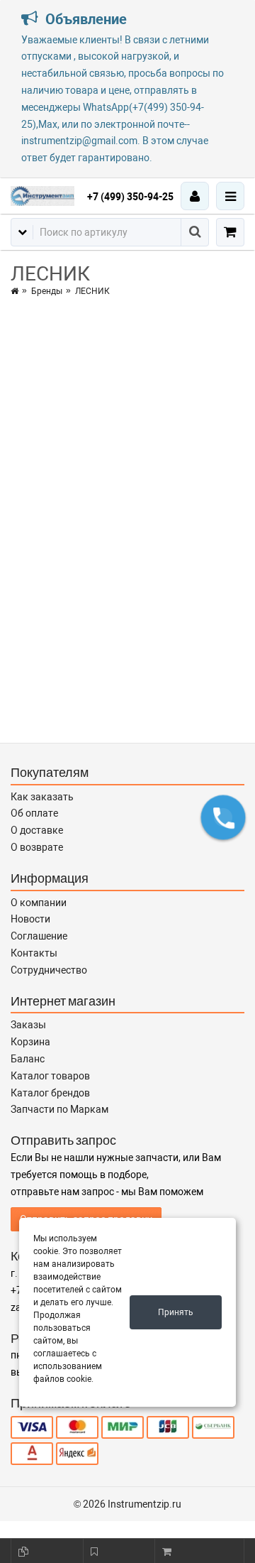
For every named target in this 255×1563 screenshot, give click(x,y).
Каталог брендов (50, 1093)
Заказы (28, 1024)
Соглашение (39, 936)
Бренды (46, 291)
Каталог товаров (50, 1076)
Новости (30, 919)
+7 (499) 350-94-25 (130, 196)
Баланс (28, 1058)
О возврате (37, 847)
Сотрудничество (49, 970)
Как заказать (42, 796)
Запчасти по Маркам (59, 1109)
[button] (223, 817)
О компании (39, 902)
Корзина (30, 1041)
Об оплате (34, 813)
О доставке (37, 830)
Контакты (34, 953)
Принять (175, 1312)
